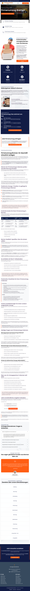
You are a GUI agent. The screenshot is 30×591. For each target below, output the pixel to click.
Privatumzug (15, 524)
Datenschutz (19, 589)
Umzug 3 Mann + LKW (15, 533)
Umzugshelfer (21, 220)
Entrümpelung (10, 309)
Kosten (18, 193)
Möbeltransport (15, 519)
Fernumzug (15, 500)
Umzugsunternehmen (14, 566)
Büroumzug (7, 158)
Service (26, 346)
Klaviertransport (15, 510)
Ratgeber (10, 589)
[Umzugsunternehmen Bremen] (7, 3)
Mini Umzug (15, 514)
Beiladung (15, 486)
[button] (18, 3)
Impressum (14, 589)
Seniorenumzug (15, 528)
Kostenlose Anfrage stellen (13, 408)
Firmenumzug (15, 505)
